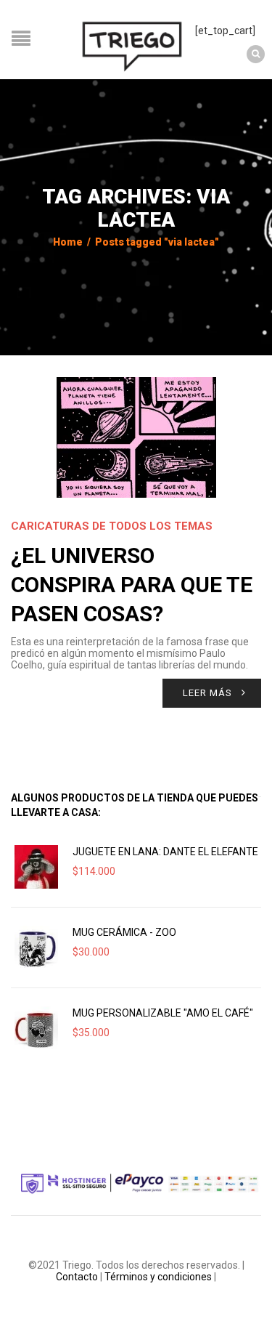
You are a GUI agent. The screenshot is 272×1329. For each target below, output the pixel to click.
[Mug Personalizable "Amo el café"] (36, 1028)
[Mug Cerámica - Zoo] (36, 947)
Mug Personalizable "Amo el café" (163, 1013)
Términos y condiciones (158, 1276)
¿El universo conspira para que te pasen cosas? (131, 584)
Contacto (77, 1276)
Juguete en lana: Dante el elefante (165, 851)
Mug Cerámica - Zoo (124, 932)
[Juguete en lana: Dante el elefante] (36, 866)
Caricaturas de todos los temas (112, 526)
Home (68, 242)
